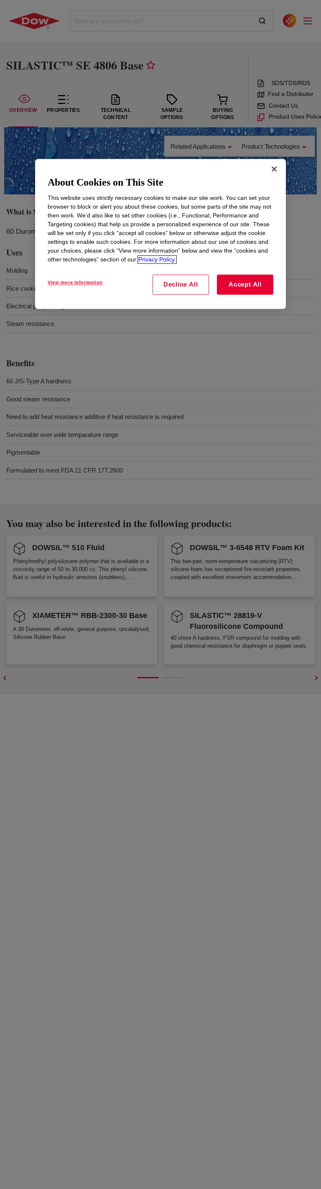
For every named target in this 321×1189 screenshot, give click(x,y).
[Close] (274, 169)
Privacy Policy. (157, 259)
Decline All (180, 284)
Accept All (245, 284)
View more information (75, 282)
